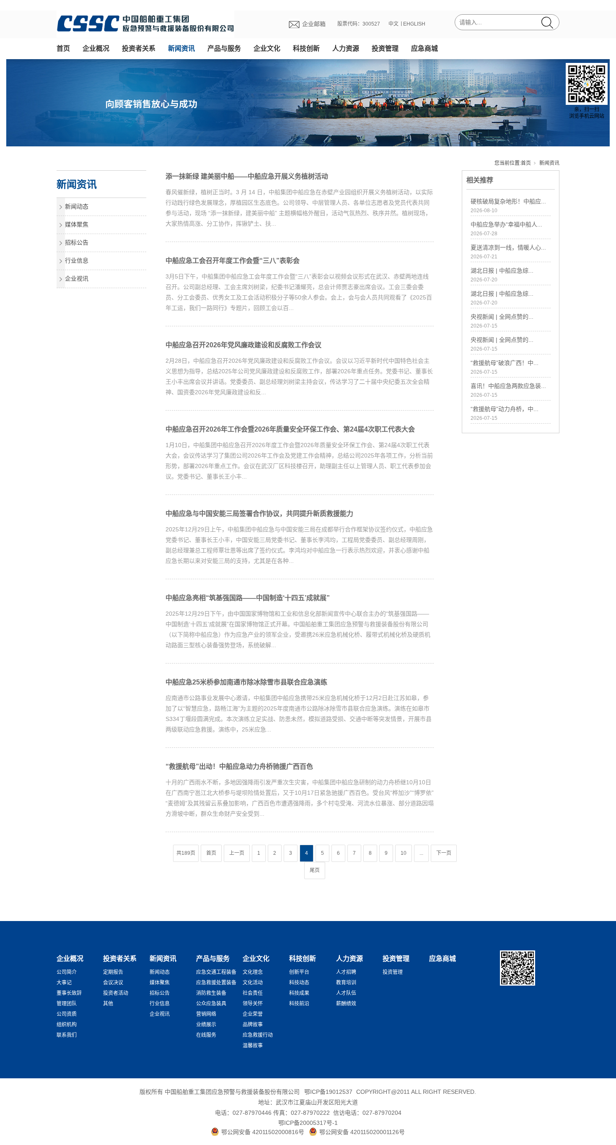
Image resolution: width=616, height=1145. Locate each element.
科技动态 (299, 983)
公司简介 (67, 972)
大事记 (64, 983)
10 (403, 853)
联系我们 (67, 1035)
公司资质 (67, 1014)
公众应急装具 (211, 1004)
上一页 (236, 853)
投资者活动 (115, 993)
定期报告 (113, 972)
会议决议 (113, 983)
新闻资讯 (181, 48)
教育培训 (346, 983)
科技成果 (299, 993)
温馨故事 (253, 1046)
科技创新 (306, 48)
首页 (63, 48)
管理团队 (67, 1004)
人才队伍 (346, 993)
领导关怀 (253, 1004)
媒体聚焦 (76, 224)
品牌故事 (253, 1025)
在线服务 (206, 1035)
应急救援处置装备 (216, 983)
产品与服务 (224, 48)
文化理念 (253, 972)
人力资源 (345, 48)
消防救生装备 (211, 993)
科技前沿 (299, 1004)
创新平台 (299, 972)
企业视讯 (76, 278)
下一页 (443, 853)
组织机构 (67, 1025)
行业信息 (76, 260)
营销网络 (206, 1014)
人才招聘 (346, 972)
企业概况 (96, 48)
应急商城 (424, 48)
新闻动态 (76, 206)
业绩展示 (206, 1025)
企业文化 (267, 48)
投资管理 (385, 48)
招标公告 (76, 242)
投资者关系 (138, 48)
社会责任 (253, 993)
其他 (108, 1004)
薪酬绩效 (346, 1004)
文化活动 (253, 983)
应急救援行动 (258, 1035)
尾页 (315, 870)
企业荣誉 (253, 1014)
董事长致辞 (69, 993)
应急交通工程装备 (216, 972)
